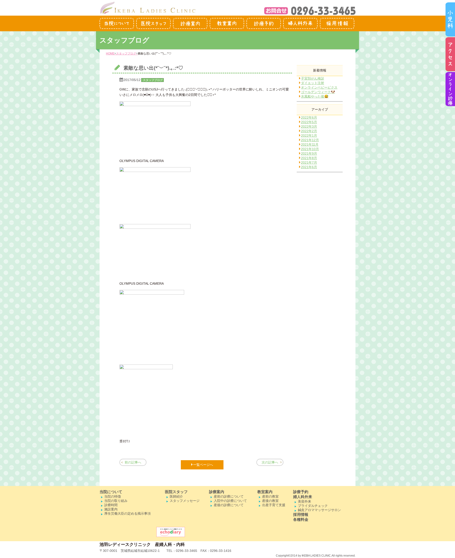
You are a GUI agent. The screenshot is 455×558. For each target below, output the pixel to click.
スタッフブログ (126, 53)
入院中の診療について (230, 501)
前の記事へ (133, 462)
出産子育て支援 (273, 505)
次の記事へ (270, 462)
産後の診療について (229, 505)
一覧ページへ (203, 465)
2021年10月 (310, 149)
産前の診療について (229, 496)
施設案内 (111, 509)
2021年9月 (309, 153)
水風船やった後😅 (314, 96)
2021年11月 (309, 144)
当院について (111, 492)
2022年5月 (309, 122)
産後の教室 (270, 501)
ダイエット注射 (312, 83)
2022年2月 (309, 131)
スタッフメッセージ (185, 501)
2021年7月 (309, 162)
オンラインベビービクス (319, 87)
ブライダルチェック (313, 506)
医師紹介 (176, 496)
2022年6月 (309, 117)
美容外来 (304, 501)
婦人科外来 (302, 497)
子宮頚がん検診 (312, 78)
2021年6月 (309, 167)
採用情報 (300, 515)
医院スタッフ (176, 492)
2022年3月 (309, 126)
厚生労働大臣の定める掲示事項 (127, 513)
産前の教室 (270, 496)
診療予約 (300, 492)
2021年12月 (310, 140)
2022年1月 (309, 135)
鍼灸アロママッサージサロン (319, 510)
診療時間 (111, 505)
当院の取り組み (115, 501)
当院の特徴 (112, 496)
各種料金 (300, 520)
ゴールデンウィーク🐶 (318, 92)
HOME (110, 53)
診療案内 (216, 492)
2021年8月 (309, 158)
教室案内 (265, 492)
